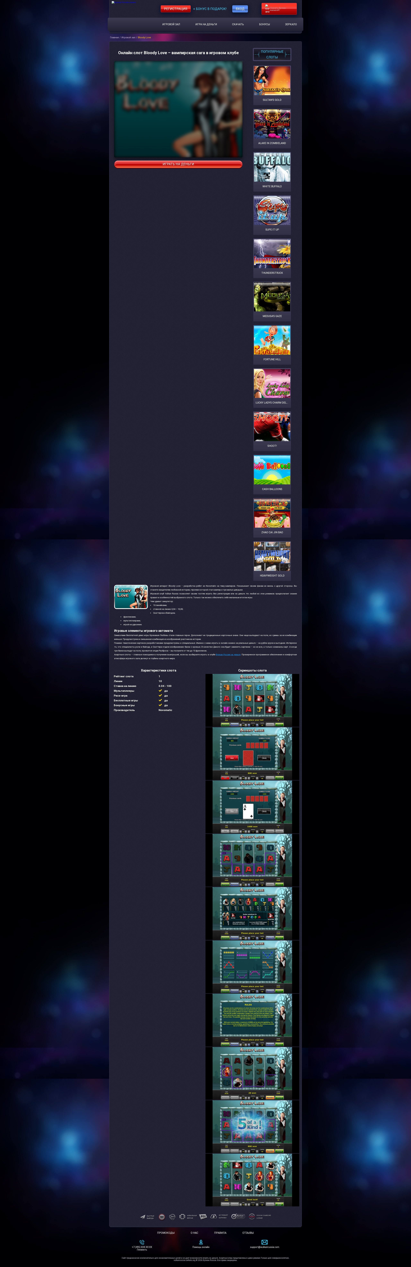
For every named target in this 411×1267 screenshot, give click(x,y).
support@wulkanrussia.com (264, 1247)
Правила (220, 1232)
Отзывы (248, 1232)
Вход (240, 9)
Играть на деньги (178, 164)
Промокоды (166, 1232)
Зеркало (291, 24)
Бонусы (264, 24)
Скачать (238, 24)
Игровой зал (171, 24)
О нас (194, 1232)
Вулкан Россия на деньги (228, 654)
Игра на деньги (206, 24)
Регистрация (175, 9)
